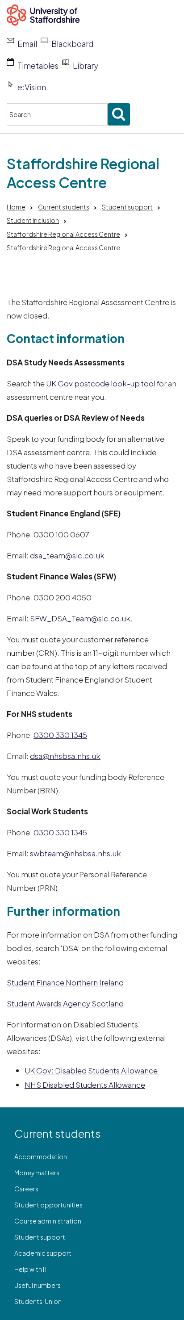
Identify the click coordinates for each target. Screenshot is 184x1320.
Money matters (36, 1173)
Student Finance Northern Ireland (65, 982)
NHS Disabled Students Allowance (85, 1085)
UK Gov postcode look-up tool (100, 383)
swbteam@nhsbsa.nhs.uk (75, 853)
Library (85, 66)
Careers (26, 1189)
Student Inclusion (33, 220)
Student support (127, 207)
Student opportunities (48, 1205)
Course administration (47, 1221)
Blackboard (72, 44)
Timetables (38, 66)
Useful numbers (37, 1285)
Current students (63, 207)
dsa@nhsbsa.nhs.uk (65, 756)
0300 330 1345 (60, 735)
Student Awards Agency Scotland (65, 1003)
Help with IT (30, 1269)
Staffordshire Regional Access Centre (63, 234)
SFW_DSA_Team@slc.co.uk (80, 618)
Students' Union (38, 1301)
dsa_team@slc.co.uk (67, 555)
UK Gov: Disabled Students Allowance (92, 1070)
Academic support (42, 1253)
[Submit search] (119, 114)
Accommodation (40, 1156)
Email (27, 44)
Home (16, 207)
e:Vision (31, 87)
